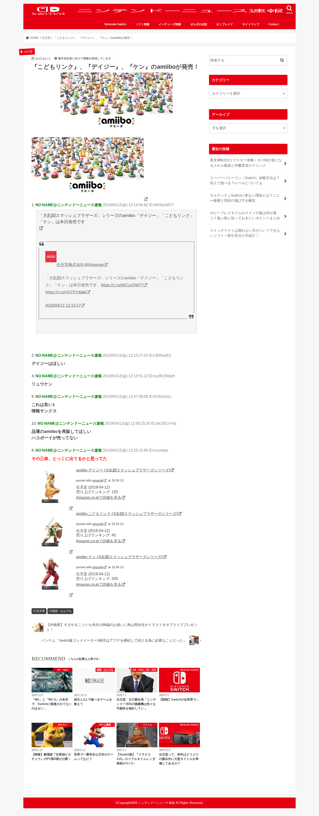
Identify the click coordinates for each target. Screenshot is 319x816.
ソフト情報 (142, 24)
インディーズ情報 (170, 24)
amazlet (97, 480)
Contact (273, 24)
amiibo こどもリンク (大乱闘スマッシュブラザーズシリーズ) (126, 513)
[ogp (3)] (90, 199)
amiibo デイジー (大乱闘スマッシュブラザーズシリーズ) (123, 470)
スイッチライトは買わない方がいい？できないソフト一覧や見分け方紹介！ (245, 233)
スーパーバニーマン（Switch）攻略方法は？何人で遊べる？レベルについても (245, 180)
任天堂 (40, 611)
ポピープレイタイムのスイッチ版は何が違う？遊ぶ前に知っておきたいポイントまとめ (245, 215)
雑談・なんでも (62, 611)
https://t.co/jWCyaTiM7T (122, 285)
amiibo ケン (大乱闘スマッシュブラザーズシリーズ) (119, 557)
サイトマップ (250, 24)
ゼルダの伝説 (198, 24)
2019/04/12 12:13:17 (63, 305)
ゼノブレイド (224, 24)
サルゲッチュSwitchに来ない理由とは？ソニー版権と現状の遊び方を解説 (245, 198)
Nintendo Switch (115, 24)
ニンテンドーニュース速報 (156, 803)
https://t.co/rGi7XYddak (65, 292)
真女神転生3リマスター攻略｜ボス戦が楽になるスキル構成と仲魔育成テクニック (246, 162)
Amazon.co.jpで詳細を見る (98, 497)
